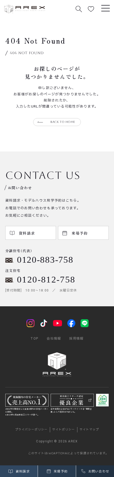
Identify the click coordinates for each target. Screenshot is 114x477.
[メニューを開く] (105, 8)
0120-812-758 (46, 279)
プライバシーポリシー (31, 429)
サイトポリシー (63, 429)
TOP (34, 338)
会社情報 (54, 338)
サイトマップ (89, 429)
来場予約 (60, 471)
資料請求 (22, 471)
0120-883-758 (45, 260)
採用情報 (76, 338)
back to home (62, 122)
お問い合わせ (98, 471)
